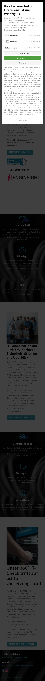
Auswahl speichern (22, 53)
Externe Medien (11, 48)
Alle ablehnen (22, 63)
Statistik (13, 42)
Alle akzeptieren (22, 58)
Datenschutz (23, 121)
